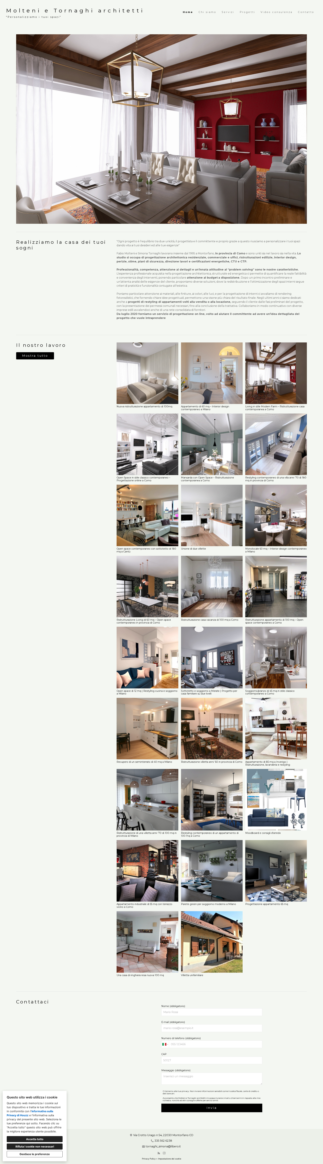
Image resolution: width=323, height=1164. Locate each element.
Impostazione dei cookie (169, 1158)
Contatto (306, 12)
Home (188, 12)
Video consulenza (277, 12)
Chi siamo (207, 12)
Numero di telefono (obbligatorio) (181, 1038)
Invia (212, 1108)
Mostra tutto (35, 356)
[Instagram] (164, 1153)
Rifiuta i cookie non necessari (34, 1146)
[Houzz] (159, 1153)
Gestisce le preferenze (35, 1154)
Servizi (228, 12)
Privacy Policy (149, 1158)
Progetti (247, 12)
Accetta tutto (34, 1139)
